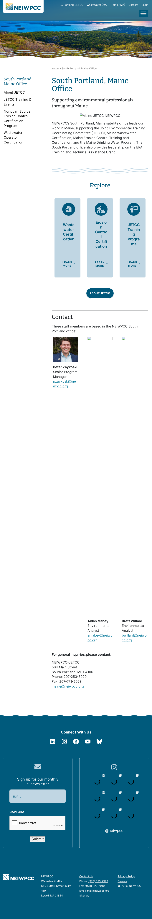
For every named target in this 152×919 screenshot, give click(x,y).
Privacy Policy (126, 876)
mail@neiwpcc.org (98, 890)
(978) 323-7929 (98, 881)
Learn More (100, 264)
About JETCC (100, 293)
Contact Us (86, 876)
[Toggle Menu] (143, 13)
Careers (122, 881)
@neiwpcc (114, 830)
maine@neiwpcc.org (68, 686)
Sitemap (84, 895)
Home (55, 68)
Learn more (67, 264)
